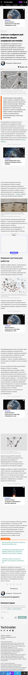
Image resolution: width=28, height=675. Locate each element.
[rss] (1, 630)
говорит (18, 194)
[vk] (4, 630)
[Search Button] (24, 2)
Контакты (3, 638)
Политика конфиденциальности (8, 637)
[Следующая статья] (14, 621)
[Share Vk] (3, 673)
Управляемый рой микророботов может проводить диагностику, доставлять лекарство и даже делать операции (13, 551)
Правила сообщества (6, 635)
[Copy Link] (24, 673)
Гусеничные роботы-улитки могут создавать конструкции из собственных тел (13, 560)
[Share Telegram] (17, 673)
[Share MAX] (10, 673)
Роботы (15, 69)
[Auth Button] (26, 2)
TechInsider (8, 2)
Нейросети (19, 69)
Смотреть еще (14, 252)
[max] (13, 630)
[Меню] (1, 2)
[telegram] (7, 630)
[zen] (10, 630)
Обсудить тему (23, 67)
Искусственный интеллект (8, 69)
